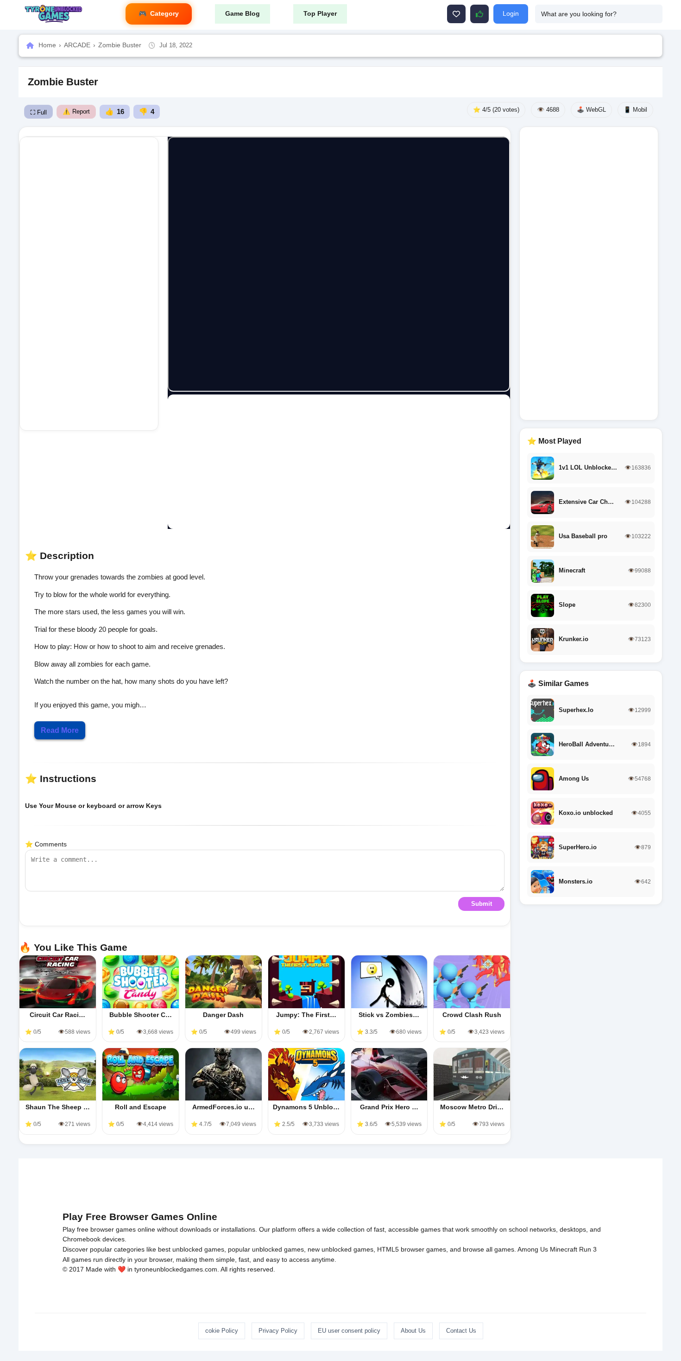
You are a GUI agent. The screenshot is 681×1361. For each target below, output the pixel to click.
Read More (60, 730)
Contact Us (461, 1330)
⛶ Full (38, 112)
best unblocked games (191, 1249)
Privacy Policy (278, 1330)
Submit (481, 903)
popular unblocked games (266, 1249)
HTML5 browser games (411, 1249)
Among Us (532, 1249)
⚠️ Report (76, 111)
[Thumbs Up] (479, 14)
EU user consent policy (349, 1330)
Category (164, 13)
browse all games (488, 1249)
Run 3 (588, 1249)
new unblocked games (340, 1249)
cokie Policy (221, 1330)
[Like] (456, 14)
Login (511, 13)
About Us (413, 1330)
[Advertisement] (96, 284)
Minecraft (563, 1249)
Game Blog (242, 13)
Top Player (320, 13)
